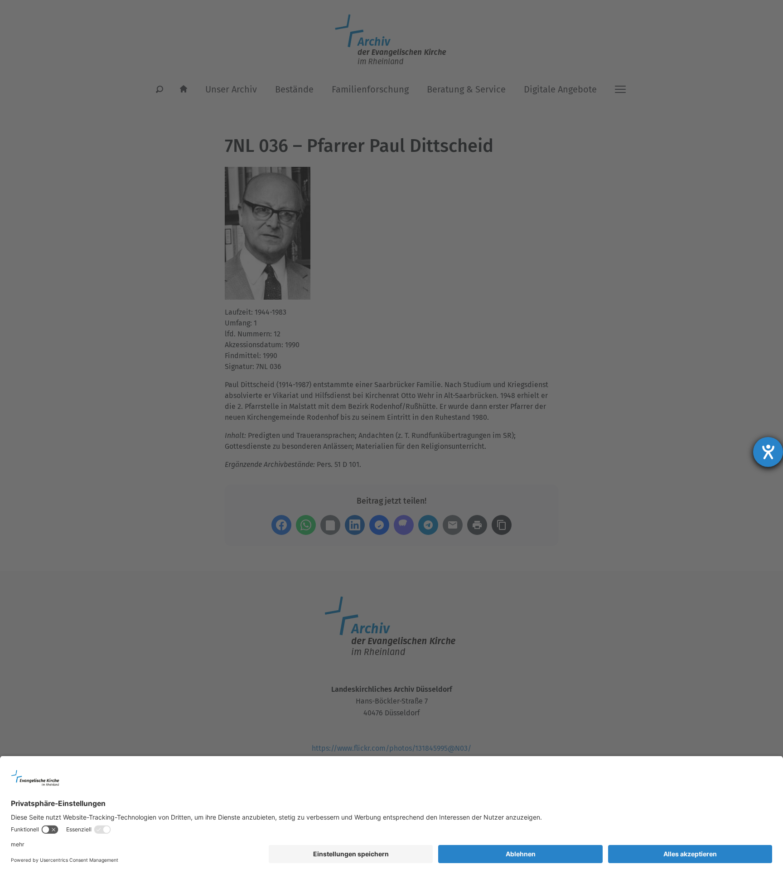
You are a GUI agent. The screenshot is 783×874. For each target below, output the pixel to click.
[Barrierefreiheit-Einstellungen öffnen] (768, 452)
